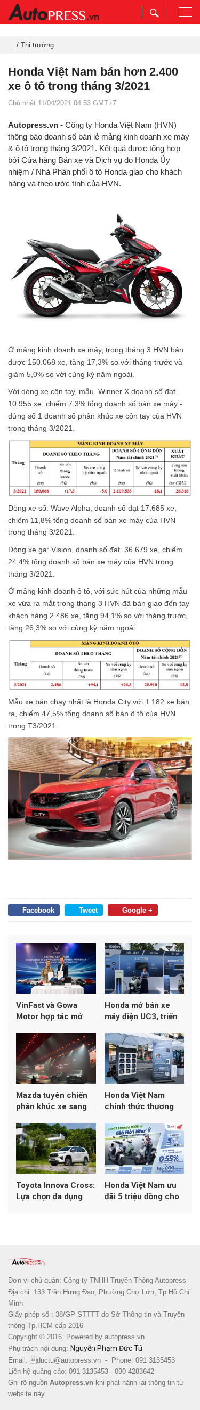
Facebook (38, 910)
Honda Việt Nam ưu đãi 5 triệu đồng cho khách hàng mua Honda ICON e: (142, 1191)
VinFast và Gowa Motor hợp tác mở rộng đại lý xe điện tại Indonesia (55, 1011)
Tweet (88, 910)
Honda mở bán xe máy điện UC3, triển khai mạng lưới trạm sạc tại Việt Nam (141, 1011)
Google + (137, 910)
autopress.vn (125, 1337)
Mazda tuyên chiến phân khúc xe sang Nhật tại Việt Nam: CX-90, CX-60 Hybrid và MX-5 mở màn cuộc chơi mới (55, 1101)
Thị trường (37, 45)
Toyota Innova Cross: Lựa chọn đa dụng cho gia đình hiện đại (55, 1191)
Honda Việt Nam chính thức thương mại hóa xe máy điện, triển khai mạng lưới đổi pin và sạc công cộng (144, 1101)
